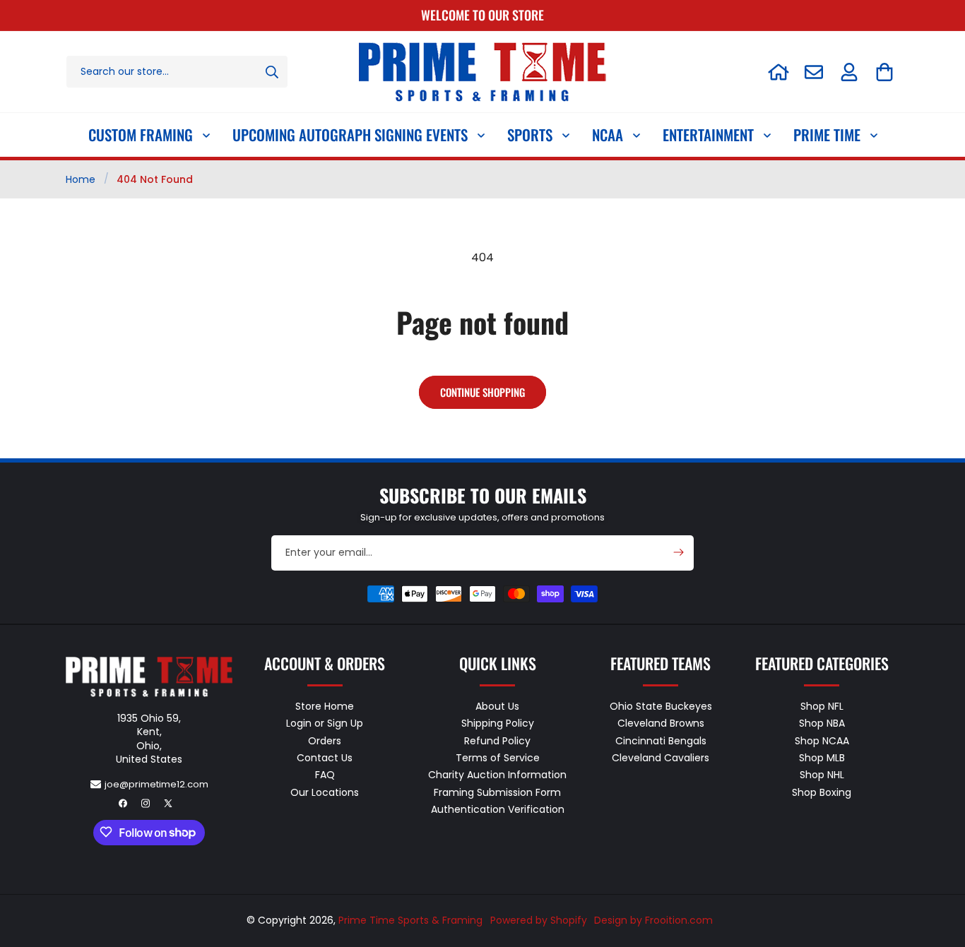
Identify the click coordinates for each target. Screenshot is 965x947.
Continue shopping (482, 392)
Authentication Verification (497, 809)
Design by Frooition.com (653, 920)
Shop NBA (822, 723)
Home (80, 179)
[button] (884, 72)
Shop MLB (822, 757)
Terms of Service (498, 757)
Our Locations (324, 792)
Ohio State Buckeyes (661, 706)
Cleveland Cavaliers (660, 757)
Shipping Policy (497, 723)
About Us (497, 706)
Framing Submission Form (497, 792)
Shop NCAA (822, 740)
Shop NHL (822, 775)
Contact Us (325, 757)
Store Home (324, 706)
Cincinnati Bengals (660, 740)
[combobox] (177, 72)
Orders (324, 740)
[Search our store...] (272, 72)
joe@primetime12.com (156, 783)
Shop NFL (821, 706)
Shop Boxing (821, 792)
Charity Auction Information (497, 775)
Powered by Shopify (538, 920)
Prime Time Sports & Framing (410, 920)
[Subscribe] (678, 552)
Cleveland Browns (660, 723)
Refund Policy (497, 740)
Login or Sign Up (324, 723)
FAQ (325, 775)
